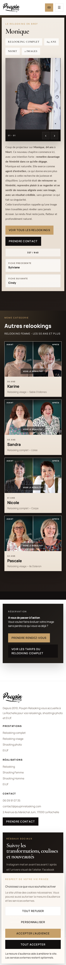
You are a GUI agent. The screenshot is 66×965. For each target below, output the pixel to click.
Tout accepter (33, 944)
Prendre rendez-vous (29, 638)
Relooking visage (13, 739)
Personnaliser (33, 922)
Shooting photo (12, 744)
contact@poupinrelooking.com (22, 806)
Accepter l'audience (33, 933)
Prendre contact (23, 241)
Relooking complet (14, 733)
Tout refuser (33, 911)
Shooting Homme (13, 778)
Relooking (9, 766)
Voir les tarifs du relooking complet (27, 651)
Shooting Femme (13, 772)
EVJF (5, 750)
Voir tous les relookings (29, 230)
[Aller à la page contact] (49, 7)
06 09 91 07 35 (11, 800)
